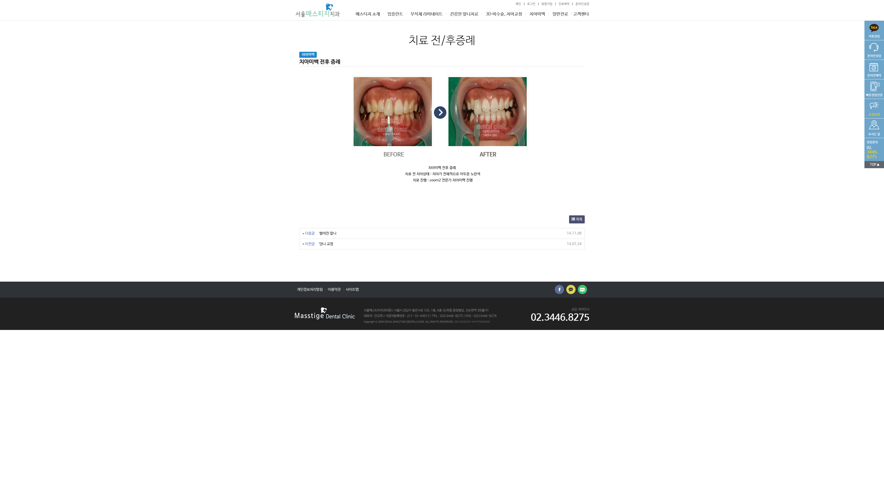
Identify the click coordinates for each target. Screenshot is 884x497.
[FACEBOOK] (559, 289)
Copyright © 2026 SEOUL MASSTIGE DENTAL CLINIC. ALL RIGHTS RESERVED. (409, 321)
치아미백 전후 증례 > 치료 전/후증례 (318, 10)
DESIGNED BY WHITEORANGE (472, 321)
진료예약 (564, 4)
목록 (578, 219)
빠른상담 (872, 29)
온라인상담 (582, 4)
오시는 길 (872, 127)
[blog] (582, 289)
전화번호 (871, 148)
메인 (518, 4)
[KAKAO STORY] (571, 289)
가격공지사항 (872, 107)
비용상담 (873, 88)
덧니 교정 (326, 244)
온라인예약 (872, 68)
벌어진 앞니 (327, 233)
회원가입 (546, 4)
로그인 (531, 4)
